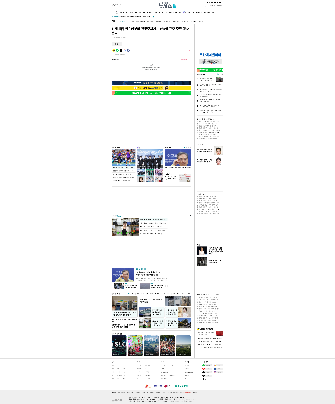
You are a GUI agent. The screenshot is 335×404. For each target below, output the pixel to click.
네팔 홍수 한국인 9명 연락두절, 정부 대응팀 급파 (178, 167)
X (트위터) (208, 372)
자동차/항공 (176, 21)
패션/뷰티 (150, 21)
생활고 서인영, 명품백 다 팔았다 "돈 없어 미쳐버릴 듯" (157, 323)
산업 (144, 13)
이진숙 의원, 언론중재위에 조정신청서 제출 (123, 177)
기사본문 (115, 44)
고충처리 (152, 392)
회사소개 (114, 392)
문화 (170, 13)
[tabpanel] (178, 160)
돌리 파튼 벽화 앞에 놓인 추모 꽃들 (121, 180)
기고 (146, 368)
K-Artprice (205, 6)
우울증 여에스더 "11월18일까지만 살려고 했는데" (153, 223)
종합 (129, 294)
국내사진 (163, 365)
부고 (143, 379)
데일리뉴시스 (148, 375)
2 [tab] (186, 147)
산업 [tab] (218, 74)
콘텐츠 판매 (137, 392)
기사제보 (158, 392)
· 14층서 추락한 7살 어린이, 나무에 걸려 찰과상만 (210, 338)
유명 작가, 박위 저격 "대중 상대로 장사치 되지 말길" (124, 320)
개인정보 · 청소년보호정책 (174, 392)
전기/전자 (185, 21)
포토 (193, 13)
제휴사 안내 (130, 392)
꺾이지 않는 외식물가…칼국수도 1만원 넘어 (170, 178)
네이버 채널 (208, 365)
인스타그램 (219, 372)
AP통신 (187, 365)
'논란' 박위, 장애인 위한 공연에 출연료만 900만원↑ (150, 300)
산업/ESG (131, 21)
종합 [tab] (222, 74)
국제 (131, 13)
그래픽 (162, 368)
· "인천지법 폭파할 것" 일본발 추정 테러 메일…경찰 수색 (210, 347)
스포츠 (175, 13)
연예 (180, 13)
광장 (189, 13)
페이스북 (219, 368)
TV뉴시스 (199, 13)
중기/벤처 (193, 21)
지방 (166, 13)
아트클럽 (139, 368)
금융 (140, 13)
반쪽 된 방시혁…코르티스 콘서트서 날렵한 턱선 (152, 230)
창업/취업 (167, 21)
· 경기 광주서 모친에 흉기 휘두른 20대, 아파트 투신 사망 (210, 344)
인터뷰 (138, 372)
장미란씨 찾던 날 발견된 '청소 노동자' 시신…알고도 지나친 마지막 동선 (157, 312)
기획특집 (147, 372)
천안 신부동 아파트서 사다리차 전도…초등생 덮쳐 (124, 171)
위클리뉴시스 (220, 6)
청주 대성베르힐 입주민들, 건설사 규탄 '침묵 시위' (124, 174)
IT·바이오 (150, 13)
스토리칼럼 (147, 365)
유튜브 (208, 368)
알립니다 (195, 392)
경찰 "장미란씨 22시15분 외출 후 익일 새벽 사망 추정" (171, 323)
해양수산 (201, 21)
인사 (138, 379)
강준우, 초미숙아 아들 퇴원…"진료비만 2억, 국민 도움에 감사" (124, 313)
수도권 (161, 13)
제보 (213, 13)
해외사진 (171, 365)
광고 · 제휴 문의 (121, 392)
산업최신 (122, 21)
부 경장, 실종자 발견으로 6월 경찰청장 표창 (131, 287)
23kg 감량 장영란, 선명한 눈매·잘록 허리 (151, 234)
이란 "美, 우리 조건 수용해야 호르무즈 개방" (156, 287)
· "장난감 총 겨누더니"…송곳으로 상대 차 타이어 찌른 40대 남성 (210, 341)
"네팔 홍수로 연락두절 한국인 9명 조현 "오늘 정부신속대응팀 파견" (148, 273)
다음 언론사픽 (219, 365)
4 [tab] (190, 147)
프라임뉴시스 (213, 6)
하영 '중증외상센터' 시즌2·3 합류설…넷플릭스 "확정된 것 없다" (171, 312)
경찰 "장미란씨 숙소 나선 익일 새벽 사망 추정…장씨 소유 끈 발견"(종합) (123, 326)
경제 (135, 13)
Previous (113, 286)
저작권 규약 (145, 392)
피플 (198, 245)
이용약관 (164, 392)
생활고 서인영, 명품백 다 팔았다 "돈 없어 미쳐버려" (153, 219)
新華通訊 (187, 368)
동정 (149, 379)
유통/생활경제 (140, 21)
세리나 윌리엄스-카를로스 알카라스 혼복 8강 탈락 (124, 168)
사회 (156, 13)
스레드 (208, 375)
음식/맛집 (158, 21)
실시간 (122, 13)
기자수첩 (200, 144)
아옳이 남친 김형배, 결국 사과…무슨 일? (150, 227)
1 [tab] (184, 147)
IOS (186, 378)
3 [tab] (188, 147)
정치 (127, 13)
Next (166, 286)
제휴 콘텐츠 (206, 13)
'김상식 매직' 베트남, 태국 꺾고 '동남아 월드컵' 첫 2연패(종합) (131, 17)
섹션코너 (139, 375)
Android (187, 375)
